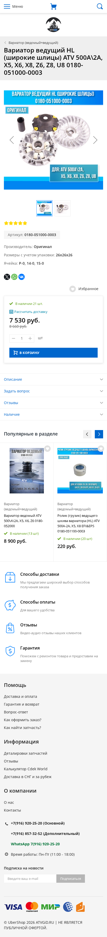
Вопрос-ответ (16, 712)
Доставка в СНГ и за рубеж (27, 776)
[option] (27, 502)
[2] (11, 223)
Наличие (12, 414)
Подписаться (70, 878)
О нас (9, 802)
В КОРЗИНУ (29, 352)
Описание (13, 379)
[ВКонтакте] (21, 277)
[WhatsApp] (14, 277)
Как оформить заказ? (22, 719)
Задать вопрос (17, 391)
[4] (20, 223)
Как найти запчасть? (22, 727)
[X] (7, 277)
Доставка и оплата (20, 696)
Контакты (12, 810)
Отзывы (11, 402)
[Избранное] (47, 448)
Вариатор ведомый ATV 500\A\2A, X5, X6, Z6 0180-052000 (23, 520)
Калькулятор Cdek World (26, 768)
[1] (6, 223)
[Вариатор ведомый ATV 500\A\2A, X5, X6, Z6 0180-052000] (26, 470)
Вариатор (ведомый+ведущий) (33, 42)
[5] (25, 223)
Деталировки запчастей (25, 753)
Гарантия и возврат (21, 704)
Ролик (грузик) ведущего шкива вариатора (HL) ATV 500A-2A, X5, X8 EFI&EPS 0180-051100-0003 (78, 523)
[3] (15, 223)
